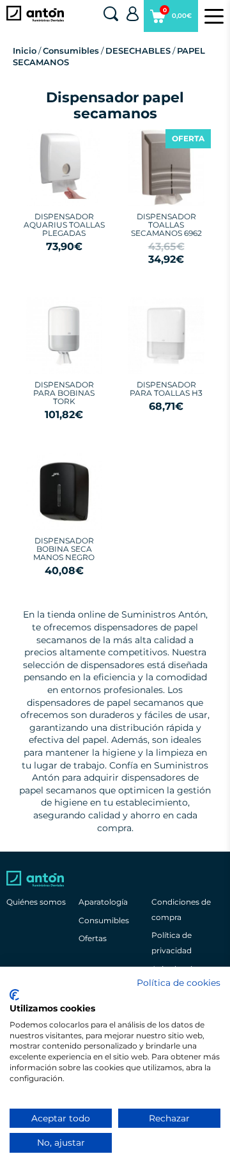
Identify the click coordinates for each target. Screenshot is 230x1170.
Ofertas (93, 938)
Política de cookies (178, 983)
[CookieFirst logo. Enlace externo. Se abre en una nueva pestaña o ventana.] (14, 995)
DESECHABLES (138, 50)
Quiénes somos (36, 902)
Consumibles (71, 50)
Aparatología (103, 902)
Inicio (24, 50)
